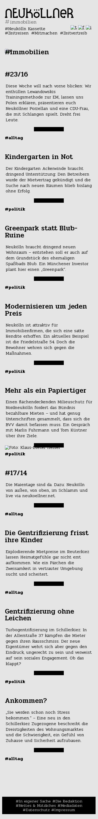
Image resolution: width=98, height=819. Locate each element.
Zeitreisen (18, 33)
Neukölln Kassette (26, 28)
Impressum (64, 810)
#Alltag (14, 137)
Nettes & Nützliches (37, 805)
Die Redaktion (68, 801)
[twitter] (74, 27)
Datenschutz (38, 810)
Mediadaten (71, 805)
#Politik (15, 209)
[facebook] (81, 27)
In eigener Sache (35, 801)
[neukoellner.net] (39, 16)
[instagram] (88, 27)
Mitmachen (46, 33)
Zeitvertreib (75, 33)
